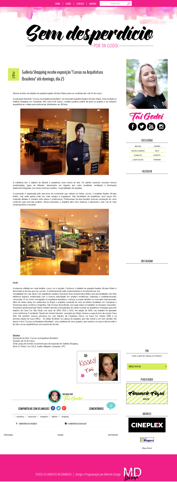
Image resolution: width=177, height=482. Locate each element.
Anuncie (93, 4)
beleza (138, 146)
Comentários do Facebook (27, 423)
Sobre (68, 4)
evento (157, 155)
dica (157, 151)
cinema (157, 146)
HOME (60, 435)
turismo (157, 160)
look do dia (138, 160)
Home (57, 4)
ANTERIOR (113, 435)
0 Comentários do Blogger (76, 423)
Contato (80, 4)
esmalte (138, 155)
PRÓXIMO (8, 435)
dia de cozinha (138, 151)
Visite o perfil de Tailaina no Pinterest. (147, 356)
